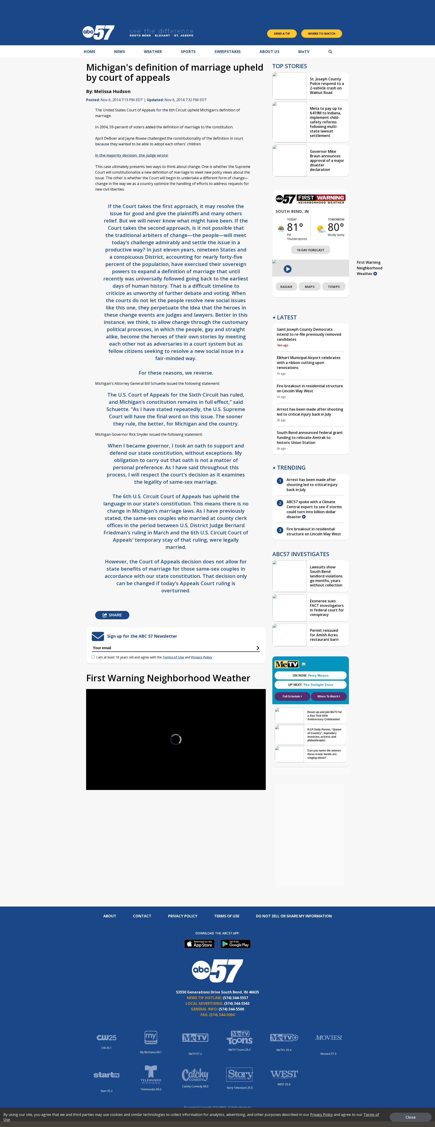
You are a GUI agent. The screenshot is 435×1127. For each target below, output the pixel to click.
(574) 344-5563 (236, 1003)
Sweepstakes (228, 51)
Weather (153, 51)
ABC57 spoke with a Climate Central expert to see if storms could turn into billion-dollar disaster (314, 509)
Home (89, 51)
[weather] (281, 228)
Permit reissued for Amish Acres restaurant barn (324, 635)
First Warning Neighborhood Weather (369, 268)
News (119, 51)
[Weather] (311, 202)
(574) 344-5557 (235, 997)
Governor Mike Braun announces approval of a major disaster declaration (327, 160)
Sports (188, 51)
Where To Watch (321, 33)
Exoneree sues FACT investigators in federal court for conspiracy (327, 607)
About (109, 916)
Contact (142, 916)
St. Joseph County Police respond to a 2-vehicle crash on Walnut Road (327, 86)
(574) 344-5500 (231, 1009)
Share (115, 615)
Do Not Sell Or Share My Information (294, 916)
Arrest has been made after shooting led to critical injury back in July (310, 412)
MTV (303, 51)
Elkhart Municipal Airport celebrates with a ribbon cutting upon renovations (309, 362)
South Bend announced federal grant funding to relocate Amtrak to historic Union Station (310, 437)
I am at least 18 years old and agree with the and (154, 657)
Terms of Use (173, 657)
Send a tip (282, 33)
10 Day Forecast (310, 250)
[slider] (102, 770)
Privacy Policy (201, 657)
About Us (270, 51)
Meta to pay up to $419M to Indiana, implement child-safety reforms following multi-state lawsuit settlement (326, 122)
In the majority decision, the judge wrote (131, 155)
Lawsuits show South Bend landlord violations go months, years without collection (326, 576)
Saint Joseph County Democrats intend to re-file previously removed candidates (309, 334)
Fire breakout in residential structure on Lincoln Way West (310, 388)
